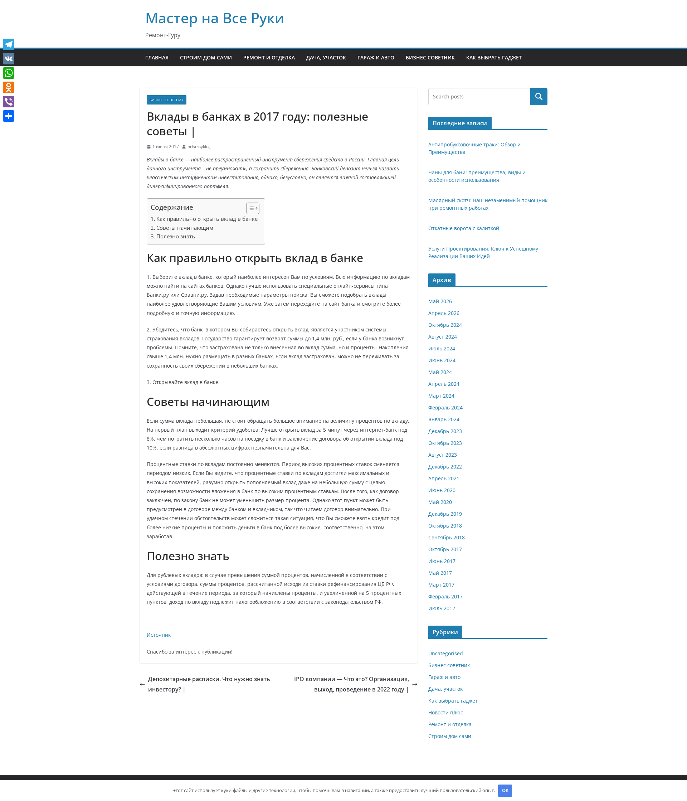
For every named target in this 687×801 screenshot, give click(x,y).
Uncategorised (445, 653)
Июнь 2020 (441, 490)
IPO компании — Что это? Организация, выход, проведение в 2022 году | (351, 684)
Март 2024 (441, 395)
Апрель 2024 (443, 383)
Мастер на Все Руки (214, 18)
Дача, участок (326, 57)
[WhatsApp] (8, 73)
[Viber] (8, 101)
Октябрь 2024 (445, 324)
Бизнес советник (430, 57)
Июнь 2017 (441, 561)
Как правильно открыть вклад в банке (207, 218)
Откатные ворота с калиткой (463, 228)
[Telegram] (8, 44)
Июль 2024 (441, 348)
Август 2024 (442, 336)
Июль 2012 (441, 608)
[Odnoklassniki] (8, 87)
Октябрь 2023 (445, 443)
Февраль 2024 (445, 407)
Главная (157, 57)
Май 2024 (440, 372)
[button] (249, 208)
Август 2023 (442, 454)
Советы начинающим (184, 227)
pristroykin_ (198, 147)
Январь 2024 (443, 419)
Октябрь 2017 (445, 549)
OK (505, 790)
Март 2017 (441, 584)
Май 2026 (440, 301)
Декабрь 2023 (445, 431)
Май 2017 (440, 572)
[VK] (8, 59)
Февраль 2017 (445, 596)
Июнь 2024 (441, 360)
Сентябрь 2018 (446, 537)
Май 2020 (440, 502)
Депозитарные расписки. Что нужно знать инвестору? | (209, 684)
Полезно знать (175, 236)
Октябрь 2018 (445, 525)
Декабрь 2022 (445, 466)
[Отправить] (8, 116)
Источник (159, 634)
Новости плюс (445, 712)
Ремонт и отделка (269, 57)
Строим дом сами (206, 57)
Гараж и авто (375, 57)
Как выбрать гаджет (494, 57)
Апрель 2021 (443, 478)
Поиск (538, 97)
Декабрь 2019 (445, 513)
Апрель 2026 (443, 313)
